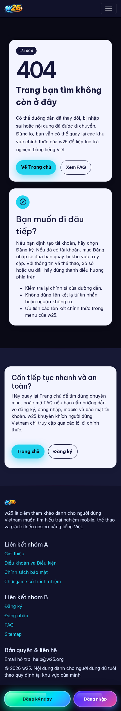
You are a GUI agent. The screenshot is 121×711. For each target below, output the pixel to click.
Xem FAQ (76, 167)
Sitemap (13, 634)
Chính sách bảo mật (26, 572)
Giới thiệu (14, 553)
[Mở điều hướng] (108, 8)
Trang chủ (28, 451)
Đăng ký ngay (37, 699)
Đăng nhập (16, 615)
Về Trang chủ (36, 167)
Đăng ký (62, 451)
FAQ (9, 625)
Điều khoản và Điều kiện (31, 563)
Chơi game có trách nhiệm (33, 581)
